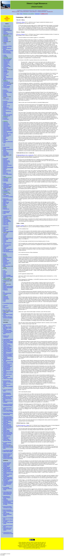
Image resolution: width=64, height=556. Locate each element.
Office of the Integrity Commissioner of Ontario (8, 417)
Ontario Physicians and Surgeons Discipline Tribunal (7, 434)
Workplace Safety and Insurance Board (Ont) (7, 458)
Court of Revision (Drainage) (6, 377)
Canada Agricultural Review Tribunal (7, 463)
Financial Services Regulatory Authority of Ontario (8, 381)
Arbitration (5, 37)
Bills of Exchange (6, 51)
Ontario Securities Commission (6, 437)
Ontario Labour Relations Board (6, 431)
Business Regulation (7, 52)
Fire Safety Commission (8, 386)
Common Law (6, 61)
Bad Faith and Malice (7, 46)
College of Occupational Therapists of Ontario (8, 354)
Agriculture (5, 32)
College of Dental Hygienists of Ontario (7, 345)
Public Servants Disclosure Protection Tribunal (7, 514)
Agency (4, 31)
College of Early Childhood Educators (7, 348)
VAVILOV (5, 305)
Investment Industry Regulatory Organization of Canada (8, 503)
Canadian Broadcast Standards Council (7, 470)
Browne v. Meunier (21, 34)
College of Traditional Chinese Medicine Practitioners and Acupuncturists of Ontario (7, 368)
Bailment (5, 47)
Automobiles (5, 41)
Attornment (5, 40)
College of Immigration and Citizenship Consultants (7, 479)
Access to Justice (6, 29)
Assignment (5, 38)
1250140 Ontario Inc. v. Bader (23, 425)
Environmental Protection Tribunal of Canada (7, 488)
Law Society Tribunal (7, 409)
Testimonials (37, 13)
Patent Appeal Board (7, 509)
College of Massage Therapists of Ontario (7, 350)
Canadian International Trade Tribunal (7, 474)
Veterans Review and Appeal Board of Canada (8, 533)
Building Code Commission (6, 336)
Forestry (4, 137)
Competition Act (6, 62)
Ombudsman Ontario (7, 418)
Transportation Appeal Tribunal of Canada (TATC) (7, 529)
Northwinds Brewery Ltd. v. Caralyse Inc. (25, 155)
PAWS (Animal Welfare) (8, 231)
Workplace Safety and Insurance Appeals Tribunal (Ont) (7, 454)
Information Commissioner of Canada (8, 500)
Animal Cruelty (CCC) (7, 33)
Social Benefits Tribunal (8, 450)
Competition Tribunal (7, 482)
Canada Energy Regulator (6, 465)
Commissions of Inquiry (8, 481)
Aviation (5, 43)
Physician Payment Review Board (7, 445)
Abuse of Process (6, 28)
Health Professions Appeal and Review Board (7, 394)
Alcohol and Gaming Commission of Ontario (7, 331)
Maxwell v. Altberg (21, 22)
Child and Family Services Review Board (7, 341)
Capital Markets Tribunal (8, 339)
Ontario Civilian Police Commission (7, 420)
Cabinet (4, 55)
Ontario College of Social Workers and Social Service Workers (7, 425)
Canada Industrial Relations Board (6, 468)
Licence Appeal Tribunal (8, 411)
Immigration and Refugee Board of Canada (6, 497)
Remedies (5, 259)
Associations (5, 39)
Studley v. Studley (20, 225)
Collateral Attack (6, 60)
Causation (5, 56)
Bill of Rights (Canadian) (8, 50)
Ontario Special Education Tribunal (7, 440)
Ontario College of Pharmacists (7, 423)
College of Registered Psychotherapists (7, 364)
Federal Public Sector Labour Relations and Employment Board (7, 493)
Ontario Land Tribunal (7, 432)
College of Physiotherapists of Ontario (7, 359)
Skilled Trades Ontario (7, 451)
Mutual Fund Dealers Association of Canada (7, 507)
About (21, 13)
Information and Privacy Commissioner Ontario (8, 405)
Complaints (5, 64)
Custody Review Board (7, 378)
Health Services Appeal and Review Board (7, 397)
